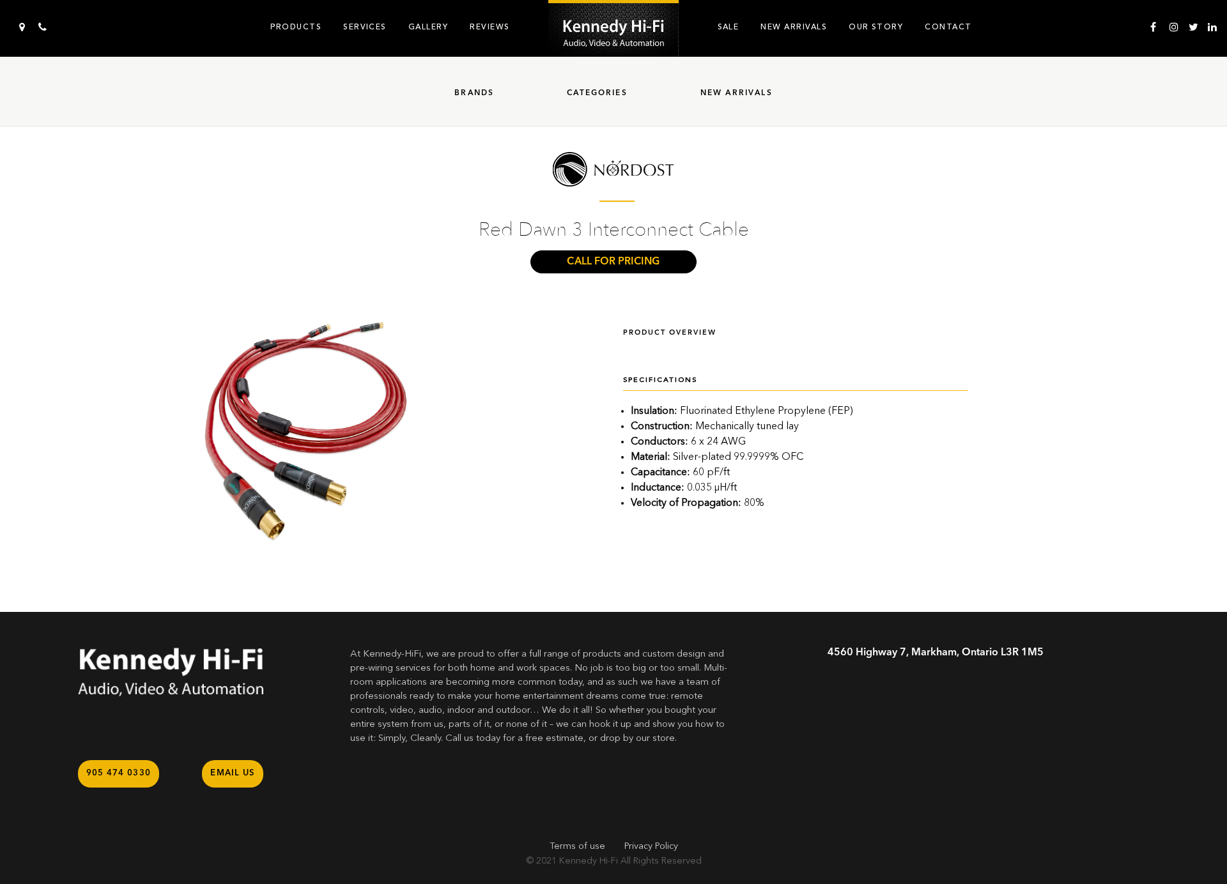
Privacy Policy (651, 846)
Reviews (489, 26)
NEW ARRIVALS (736, 93)
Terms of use (577, 846)
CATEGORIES (597, 93)
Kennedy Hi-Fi (588, 861)
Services (365, 26)
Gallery (428, 26)
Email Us (232, 773)
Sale (728, 26)
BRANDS (474, 93)
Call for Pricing (613, 262)
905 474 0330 (118, 773)
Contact (948, 26)
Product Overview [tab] (669, 333)
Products (295, 26)
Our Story (876, 26)
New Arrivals (793, 26)
